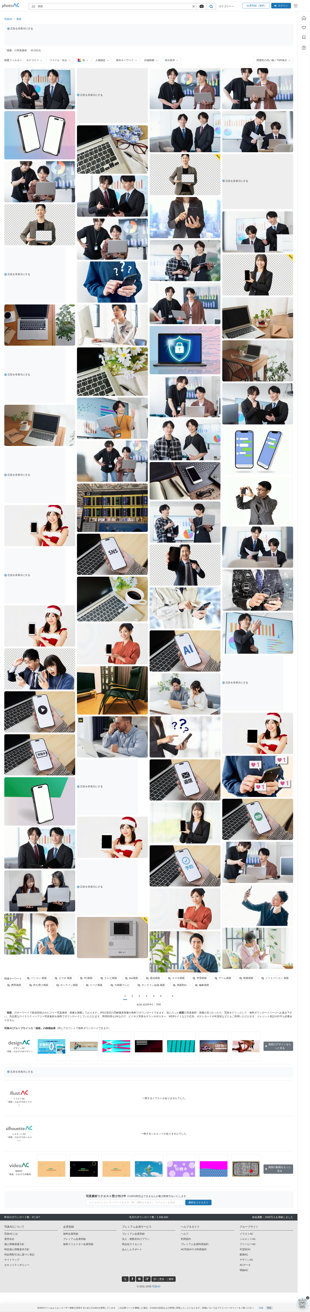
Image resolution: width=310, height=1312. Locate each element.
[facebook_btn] (132, 1279)
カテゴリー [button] (225, 6)
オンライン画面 (69, 985)
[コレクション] (303, 37)
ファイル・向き (58, 60)
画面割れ (182, 985)
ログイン (283, 5)
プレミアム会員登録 (74, 1238)
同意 (269, 1308)
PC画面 (88, 978)
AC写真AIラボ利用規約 (194, 1249)
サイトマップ (11, 1259)
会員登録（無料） (256, 5)
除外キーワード (125, 60)
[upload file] (201, 6)
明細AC (244, 1270)
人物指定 (100, 60)
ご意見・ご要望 (164, 1279)
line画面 (133, 978)
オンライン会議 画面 (153, 985)
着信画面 (155, 978)
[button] (193, 6)
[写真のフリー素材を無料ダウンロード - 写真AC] (10, 5)
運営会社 (9, 1238)
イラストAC (246, 1233)
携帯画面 (16, 985)
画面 (18, 19)
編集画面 (204, 985)
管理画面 (202, 978)
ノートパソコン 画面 (277, 978)
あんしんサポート (132, 1249)
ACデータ (245, 1264)
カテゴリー (32, 60)
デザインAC (246, 1259)
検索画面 (248, 978)
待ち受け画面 (40, 985)
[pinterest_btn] (139, 1279)
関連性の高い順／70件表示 (272, 60)
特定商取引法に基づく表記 (19, 1254)
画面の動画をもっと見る (279, 1169)
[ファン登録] (303, 28)
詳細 (261, 1308)
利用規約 (186, 1238)
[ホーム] (303, 18)
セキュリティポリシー (16, 1264)
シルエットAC (248, 1238)
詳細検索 (149, 60)
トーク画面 (96, 985)
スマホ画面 (178, 978)
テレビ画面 (110, 978)
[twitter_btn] (125, 1279)
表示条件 (170, 60)
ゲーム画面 (225, 978)
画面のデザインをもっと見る (279, 1046)
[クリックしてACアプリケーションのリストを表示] (295, 6)
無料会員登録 (70, 1233)
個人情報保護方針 (14, 1244)
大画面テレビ (122, 985)
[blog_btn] (147, 1279)
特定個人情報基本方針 (16, 1249)
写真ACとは (11, 1233)
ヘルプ (184, 1233)
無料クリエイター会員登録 (78, 1244)
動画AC (244, 1254)
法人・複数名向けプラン (136, 1238)
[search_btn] (211, 6)
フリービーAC (248, 1244)
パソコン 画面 (39, 978)
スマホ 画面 (65, 978)
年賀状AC (245, 1249)
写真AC (8, 19)
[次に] (173, 996)
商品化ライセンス (132, 1244)
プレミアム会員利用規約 (194, 1244)
